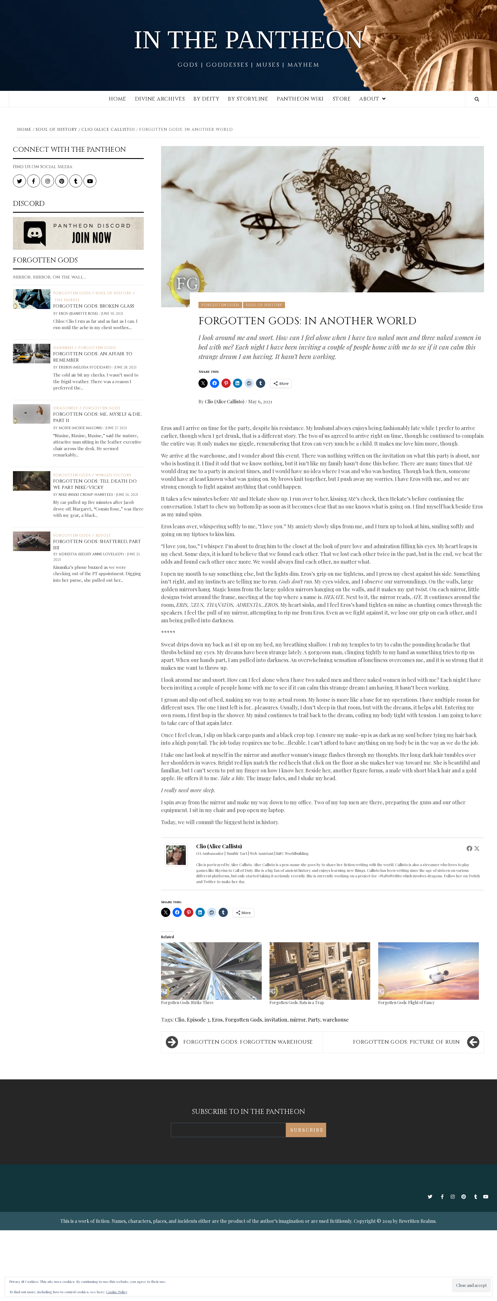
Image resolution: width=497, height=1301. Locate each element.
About (369, 99)
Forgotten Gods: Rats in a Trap (296, 1002)
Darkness (63, 348)
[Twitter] (476, 848)
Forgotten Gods (220, 305)
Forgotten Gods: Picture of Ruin (406, 1042)
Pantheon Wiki (300, 99)
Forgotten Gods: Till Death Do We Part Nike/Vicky (95, 484)
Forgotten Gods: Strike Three (187, 1002)
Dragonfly (65, 408)
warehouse (336, 1019)
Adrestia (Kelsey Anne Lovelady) (92, 554)
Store (341, 99)
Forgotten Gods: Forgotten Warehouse (248, 1042)
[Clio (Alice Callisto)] (176, 854)
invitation (276, 1019)
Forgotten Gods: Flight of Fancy (406, 1002)
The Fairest (67, 300)
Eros (217, 1019)
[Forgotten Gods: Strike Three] (212, 971)
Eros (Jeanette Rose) (79, 313)
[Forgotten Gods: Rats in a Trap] (320, 971)
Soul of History (264, 305)
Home (117, 99)
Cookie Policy (116, 1292)
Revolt (103, 535)
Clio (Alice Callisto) (225, 401)
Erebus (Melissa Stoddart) (85, 367)
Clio (179, 1019)
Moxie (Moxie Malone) (81, 428)
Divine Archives (160, 99)
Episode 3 (198, 1019)
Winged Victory (113, 475)
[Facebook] (469, 848)
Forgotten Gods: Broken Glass (93, 306)
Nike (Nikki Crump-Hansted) (86, 494)
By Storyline (248, 99)
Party (314, 1019)
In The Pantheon (249, 39)
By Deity (206, 99)
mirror (297, 1019)
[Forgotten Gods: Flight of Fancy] (429, 971)
